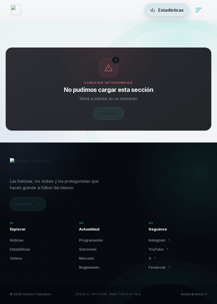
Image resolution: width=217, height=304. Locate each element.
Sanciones (88, 249)
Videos (16, 258)
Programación (91, 240)
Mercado (86, 258)
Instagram (159, 240)
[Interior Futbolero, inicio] (31, 165)
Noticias (16, 240)
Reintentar (109, 113)
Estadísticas (20, 249)
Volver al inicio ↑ (194, 294)
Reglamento (89, 267)
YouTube (159, 249)
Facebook (160, 267)
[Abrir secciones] (198, 9)
